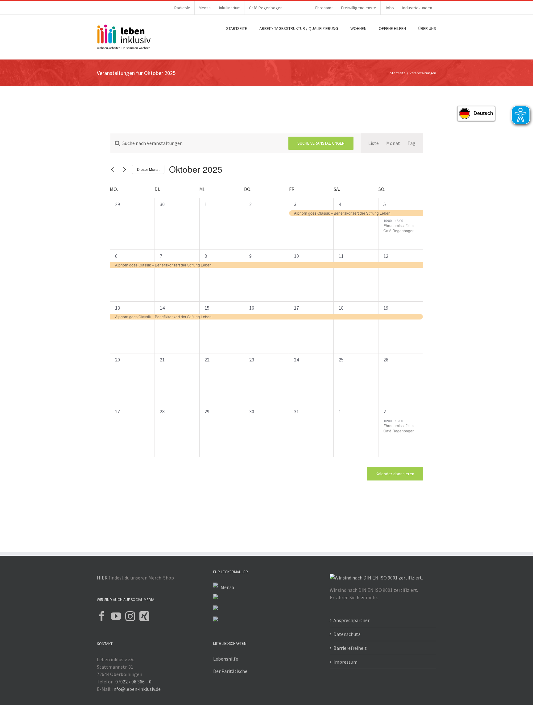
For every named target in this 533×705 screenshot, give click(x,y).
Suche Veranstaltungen (321, 143)
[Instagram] (130, 616)
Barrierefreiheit (350, 648)
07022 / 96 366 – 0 (133, 681)
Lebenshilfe (225, 659)
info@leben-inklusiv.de (136, 689)
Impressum (345, 662)
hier (361, 597)
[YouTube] (116, 616)
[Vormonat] (112, 169)
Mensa (227, 587)
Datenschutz (347, 634)
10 (296, 256)
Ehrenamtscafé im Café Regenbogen (399, 228)
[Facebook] (102, 616)
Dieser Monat (148, 169)
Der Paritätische (230, 671)
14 (162, 308)
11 (341, 256)
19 (385, 308)
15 (207, 308)
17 (296, 308)
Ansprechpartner (351, 620)
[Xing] (144, 616)
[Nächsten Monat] (124, 169)
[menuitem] (182, 7)
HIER (102, 578)
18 (341, 308)
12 (385, 256)
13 (117, 308)
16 (251, 308)
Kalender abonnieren (395, 473)
